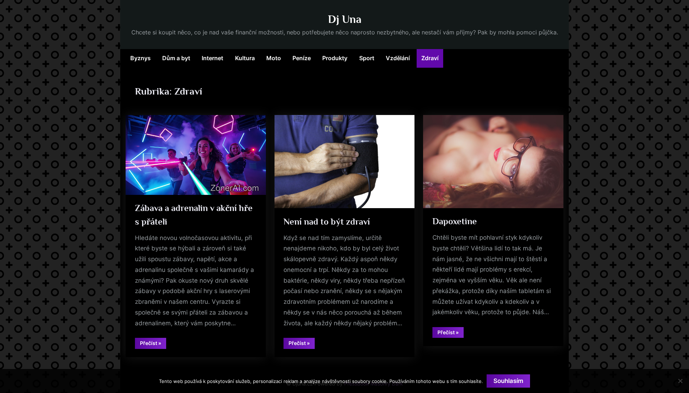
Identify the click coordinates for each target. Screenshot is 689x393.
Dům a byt (176, 58)
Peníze (301, 58)
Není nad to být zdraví (326, 221)
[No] (680, 380)
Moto (273, 58)
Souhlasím (508, 380)
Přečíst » (153, 344)
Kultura (245, 58)
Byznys (140, 58)
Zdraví (430, 58)
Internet (212, 58)
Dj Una (344, 19)
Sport (366, 58)
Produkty (334, 58)
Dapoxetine (454, 221)
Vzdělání (398, 58)
